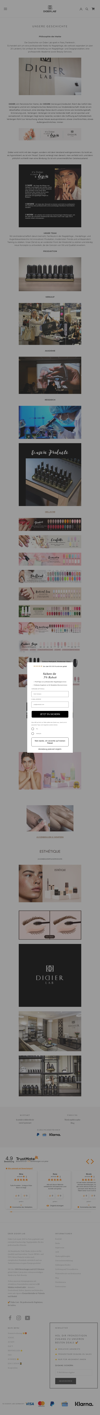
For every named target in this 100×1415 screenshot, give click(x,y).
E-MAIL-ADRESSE (36, 699)
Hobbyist (38, 733)
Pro (37, 729)
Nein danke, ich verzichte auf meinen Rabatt (50, 742)
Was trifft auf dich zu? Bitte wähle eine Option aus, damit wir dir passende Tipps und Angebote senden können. (49, 724)
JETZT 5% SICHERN (50, 714)
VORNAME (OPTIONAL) (37, 689)
